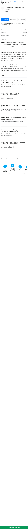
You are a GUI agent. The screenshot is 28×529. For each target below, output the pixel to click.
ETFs (19, 2)
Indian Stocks (15, 2)
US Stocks (11, 2)
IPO (26, 2)
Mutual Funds (23, 2)
